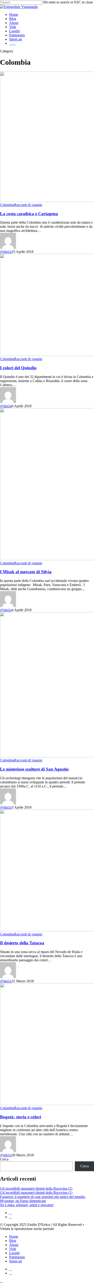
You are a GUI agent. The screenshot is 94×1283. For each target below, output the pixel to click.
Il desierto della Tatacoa (22, 942)
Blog (12, 1241)
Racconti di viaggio (28, 205)
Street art (15, 1261)
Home (13, 1236)
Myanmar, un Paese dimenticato (23, 1201)
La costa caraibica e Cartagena (29, 213)
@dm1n (6, 252)
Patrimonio (17, 1257)
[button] (1, 1281)
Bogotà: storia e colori (20, 1116)
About (13, 1245)
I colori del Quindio (18, 367)
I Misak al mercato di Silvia (26, 571)
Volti (12, 1249)
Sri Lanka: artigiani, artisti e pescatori (26, 1205)
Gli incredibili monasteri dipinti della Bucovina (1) (36, 1193)
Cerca (4, 1159)
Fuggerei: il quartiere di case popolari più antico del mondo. (43, 1197)
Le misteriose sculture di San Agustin (34, 769)
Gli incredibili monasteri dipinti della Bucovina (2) (36, 1188)
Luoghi (14, 1253)
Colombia (7, 205)
